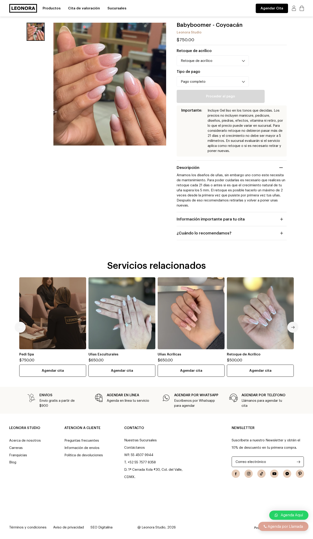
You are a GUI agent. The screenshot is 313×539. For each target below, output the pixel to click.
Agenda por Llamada (285, 526)
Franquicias (18, 455)
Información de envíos (81, 448)
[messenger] (287, 474)
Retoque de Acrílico (244, 354)
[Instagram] (248, 474)
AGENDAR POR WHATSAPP (196, 395)
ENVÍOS (45, 395)
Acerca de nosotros (25, 440)
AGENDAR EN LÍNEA (123, 395)
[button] (288, 515)
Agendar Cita (272, 8)
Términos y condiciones (28, 527)
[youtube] (274, 474)
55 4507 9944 (142, 455)
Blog (12, 462)
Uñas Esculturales (103, 354)
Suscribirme (298, 461)
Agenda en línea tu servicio (128, 400)
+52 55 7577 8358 (142, 462)
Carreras (16, 448)
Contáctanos (134, 447)
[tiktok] (261, 474)
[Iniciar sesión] (294, 8)
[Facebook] (236, 474)
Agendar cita (53, 370)
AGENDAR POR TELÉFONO (264, 395)
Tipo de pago (188, 72)
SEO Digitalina (102, 527)
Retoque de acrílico (194, 51)
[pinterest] (300, 474)
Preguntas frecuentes (81, 440)
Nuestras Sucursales (140, 440)
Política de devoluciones (83, 455)
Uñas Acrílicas (169, 354)
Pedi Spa (26, 354)
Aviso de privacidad (68, 527)
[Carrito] (302, 8)
